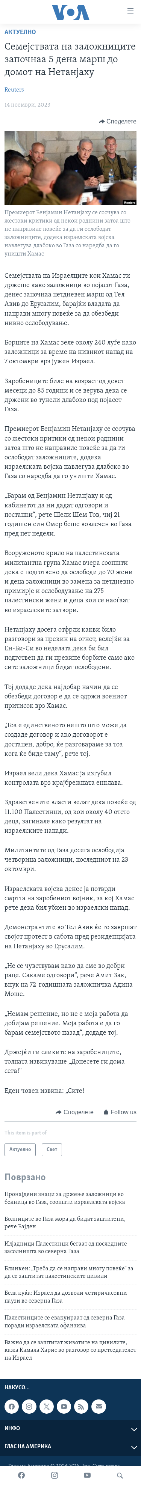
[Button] (118, 121)
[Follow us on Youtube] (64, 1406)
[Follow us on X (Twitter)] (46, 1406)
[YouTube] (87, 1475)
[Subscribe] (98, 1406)
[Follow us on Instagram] (29, 1406)
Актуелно (20, 32)
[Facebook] (21, 1475)
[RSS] (81, 1406)
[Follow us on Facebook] (12, 1406)
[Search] (120, 1475)
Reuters (14, 90)
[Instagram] (54, 1475)
